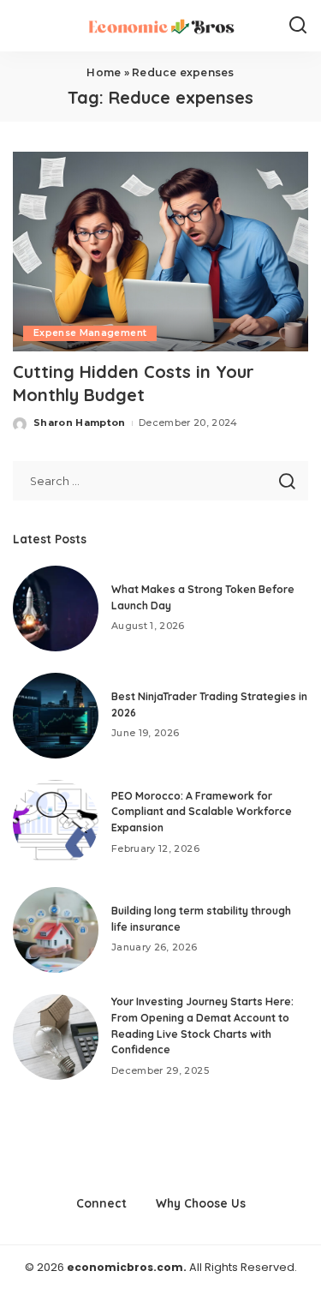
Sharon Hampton (79, 423)
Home (103, 72)
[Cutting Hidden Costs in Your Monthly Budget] (160, 251)
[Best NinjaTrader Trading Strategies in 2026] (55, 715)
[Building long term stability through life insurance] (55, 930)
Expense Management (89, 333)
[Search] (298, 25)
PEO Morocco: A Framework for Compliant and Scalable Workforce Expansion (201, 811)
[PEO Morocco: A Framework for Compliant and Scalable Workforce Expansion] (55, 823)
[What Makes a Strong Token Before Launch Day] (55, 608)
